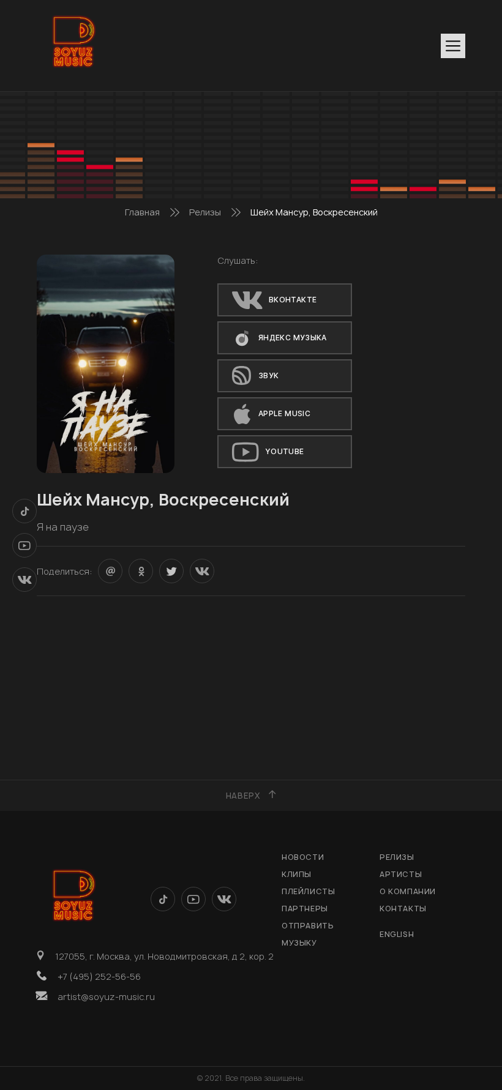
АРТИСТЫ (401, 874)
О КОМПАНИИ (408, 891)
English (397, 934)
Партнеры (305, 908)
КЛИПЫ (297, 874)
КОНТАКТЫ (403, 908)
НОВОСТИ (303, 857)
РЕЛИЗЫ (397, 857)
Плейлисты (308, 891)
